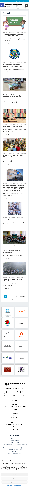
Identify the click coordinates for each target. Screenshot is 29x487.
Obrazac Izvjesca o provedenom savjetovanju (15, 444)
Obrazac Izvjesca (15, 446)
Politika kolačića (9, 485)
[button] (2, 5)
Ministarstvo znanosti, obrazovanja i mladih (14, 406)
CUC (14, 426)
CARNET (14, 410)
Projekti (13, 247)
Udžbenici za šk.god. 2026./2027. (13, 126)
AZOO (14, 408)
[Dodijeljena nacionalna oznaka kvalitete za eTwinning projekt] (14, 54)
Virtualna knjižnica (14, 440)
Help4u (21, 323)
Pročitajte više (6, 43)
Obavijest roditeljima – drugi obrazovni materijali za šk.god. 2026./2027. (12, 96)
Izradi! (14, 428)
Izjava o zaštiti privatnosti (17, 485)
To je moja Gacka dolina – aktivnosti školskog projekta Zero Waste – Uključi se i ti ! (14, 250)
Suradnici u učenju (14, 422)
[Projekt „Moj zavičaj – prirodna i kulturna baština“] (14, 268)
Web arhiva (14, 451)
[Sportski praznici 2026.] (14, 208)
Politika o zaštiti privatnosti (14, 453)
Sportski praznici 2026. (10, 219)
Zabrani (14, 478)
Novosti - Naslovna (21, 32)
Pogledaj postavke (14, 482)
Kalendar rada (14, 439)
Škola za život (14, 417)
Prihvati (14, 474)
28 (12, 299)
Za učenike (7, 336)
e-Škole (14, 421)
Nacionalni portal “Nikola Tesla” (14, 424)
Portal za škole (14, 419)
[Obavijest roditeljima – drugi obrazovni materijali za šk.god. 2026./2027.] (14, 84)
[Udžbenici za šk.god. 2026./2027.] (14, 116)
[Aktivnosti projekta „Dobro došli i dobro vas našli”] (14, 144)
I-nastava (14, 415)
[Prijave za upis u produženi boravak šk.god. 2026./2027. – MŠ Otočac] (14, 23)
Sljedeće (22, 296)
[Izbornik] (26, 5)
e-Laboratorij (14, 430)
